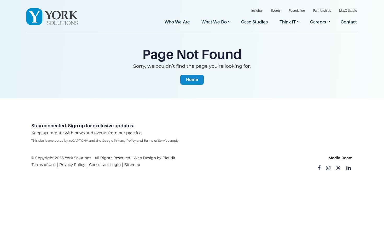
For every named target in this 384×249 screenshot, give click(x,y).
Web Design (144, 157)
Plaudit (169, 157)
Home (192, 79)
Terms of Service (156, 140)
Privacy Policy (125, 140)
